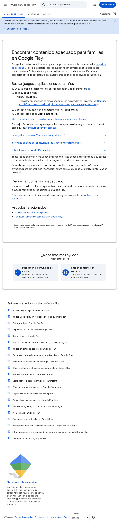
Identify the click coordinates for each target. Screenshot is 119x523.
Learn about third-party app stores (29, 438)
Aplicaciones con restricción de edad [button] (31, 150)
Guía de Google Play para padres (31, 212)
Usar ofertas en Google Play (25, 336)
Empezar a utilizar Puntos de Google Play (32, 329)
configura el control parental (41, 127)
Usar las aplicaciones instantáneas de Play (32, 374)
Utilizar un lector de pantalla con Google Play (34, 349)
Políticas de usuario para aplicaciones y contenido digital (39, 342)
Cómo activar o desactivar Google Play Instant (34, 381)
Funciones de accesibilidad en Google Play (32, 419)
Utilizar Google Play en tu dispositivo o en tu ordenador (39, 317)
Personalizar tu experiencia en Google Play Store (35, 400)
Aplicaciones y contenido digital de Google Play (33, 303)
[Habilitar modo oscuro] (93, 517)
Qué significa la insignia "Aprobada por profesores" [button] (38, 135)
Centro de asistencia (14, 14)
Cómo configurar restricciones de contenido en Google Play (41, 368)
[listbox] (80, 517)
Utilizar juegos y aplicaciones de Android (31, 310)
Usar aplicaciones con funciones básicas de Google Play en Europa (44, 425)
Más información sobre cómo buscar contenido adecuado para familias (49, 119)
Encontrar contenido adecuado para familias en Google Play (42, 355)
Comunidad (33, 14)
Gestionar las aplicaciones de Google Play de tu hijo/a (38, 361)
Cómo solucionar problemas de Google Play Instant (37, 387)
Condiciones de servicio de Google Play (51, 517)
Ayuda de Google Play (23, 4)
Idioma (76, 514)
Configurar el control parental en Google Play (38, 216)
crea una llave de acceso (15, 28)
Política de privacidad (24, 517)
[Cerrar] (115, 21)
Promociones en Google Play (26, 413)
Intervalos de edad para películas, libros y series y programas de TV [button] (47, 142)
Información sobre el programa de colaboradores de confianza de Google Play (50, 432)
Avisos (46, 14)
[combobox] (67, 4)
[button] (5, 4)
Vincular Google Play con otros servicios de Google (37, 406)
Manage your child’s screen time (22, 482)
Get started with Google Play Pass (28, 323)
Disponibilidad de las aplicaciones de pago (32, 393)
